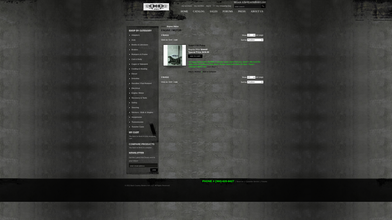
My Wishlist (199, 6)
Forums (264, 181)
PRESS (241, 11)
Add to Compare (209, 72)
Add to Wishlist (194, 72)
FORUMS (228, 11)
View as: (164, 40)
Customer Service (252, 181)
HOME (184, 11)
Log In (208, 6)
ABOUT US (257, 11)
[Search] (263, 6)
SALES (213, 11)
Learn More (211, 67)
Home (163, 26)
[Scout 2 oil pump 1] (175, 56)
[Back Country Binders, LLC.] (147, 6)
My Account (187, 6)
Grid (170, 40)
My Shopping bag (223, 6)
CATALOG (199, 11)
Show (244, 35)
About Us (239, 181)
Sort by (244, 40)
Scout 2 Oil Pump (196, 45)
